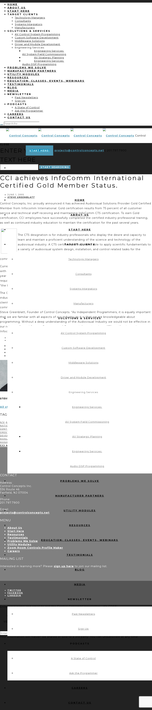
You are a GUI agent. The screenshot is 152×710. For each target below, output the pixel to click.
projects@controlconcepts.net (79, 150)
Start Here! (39, 150)
